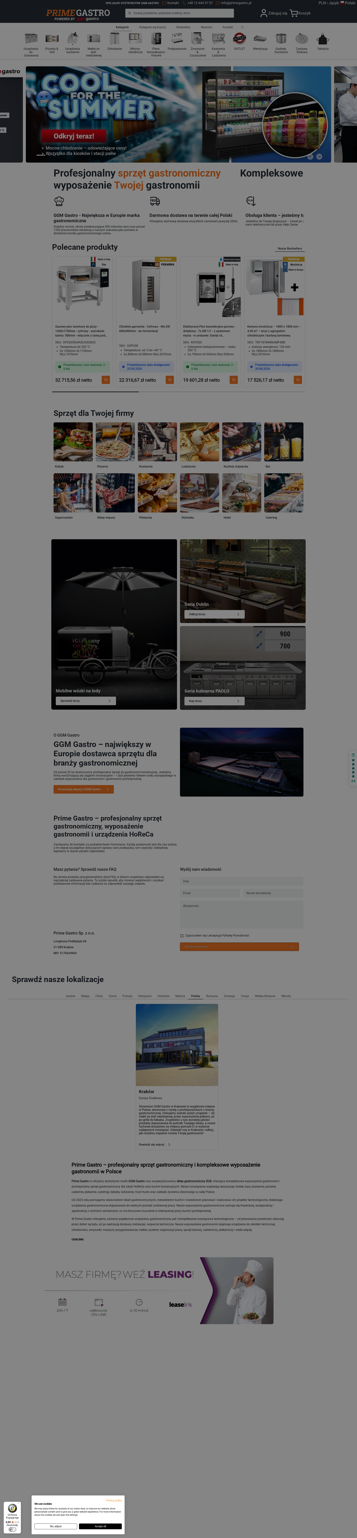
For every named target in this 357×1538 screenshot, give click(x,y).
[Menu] (19, 1504)
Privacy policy (114, 1500)
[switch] (12, 1529)
